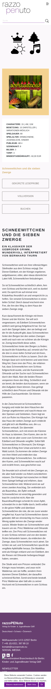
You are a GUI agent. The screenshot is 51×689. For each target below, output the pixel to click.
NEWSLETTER (10, 668)
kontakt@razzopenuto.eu (14, 647)
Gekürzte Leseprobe (25, 183)
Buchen (25, 209)
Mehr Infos (31, 684)
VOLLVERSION (26, 196)
